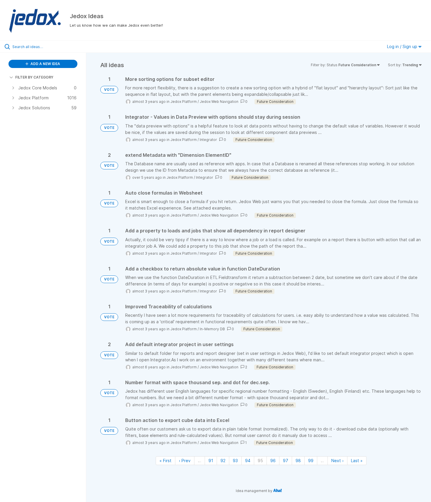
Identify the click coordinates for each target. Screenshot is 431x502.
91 (210, 460)
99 (310, 460)
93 (235, 460)
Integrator (208, 139)
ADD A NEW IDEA (45, 64)
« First (165, 460)
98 (298, 460)
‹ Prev (185, 460)
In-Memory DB (212, 329)
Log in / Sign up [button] (402, 46)
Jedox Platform (183, 101)
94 (247, 460)
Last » (357, 460)
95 (260, 460)
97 (285, 460)
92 (222, 460)
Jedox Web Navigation (219, 101)
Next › (337, 460)
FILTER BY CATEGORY (34, 77)
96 (273, 460)
